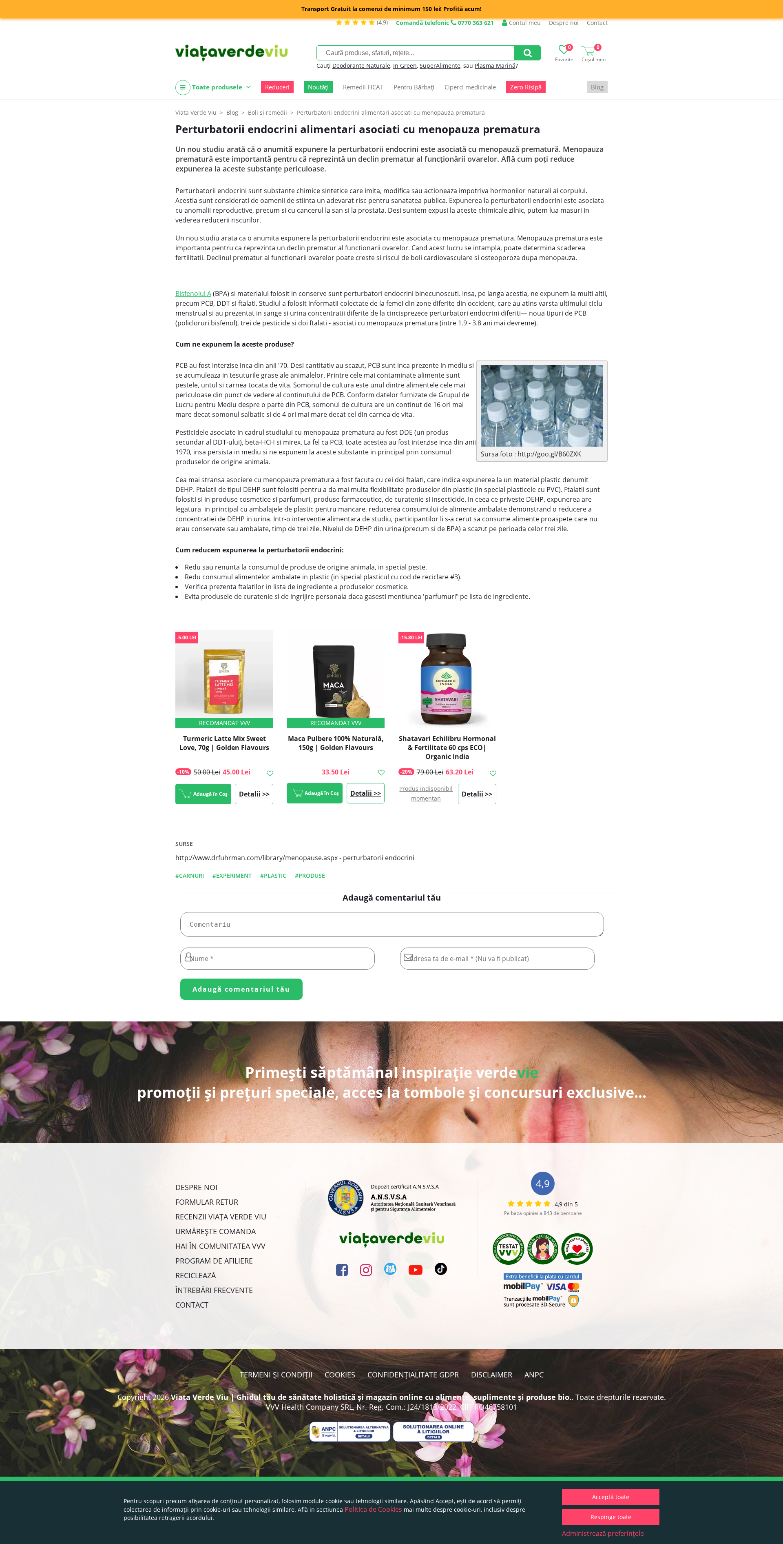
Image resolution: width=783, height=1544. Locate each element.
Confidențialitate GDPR (413, 1374)
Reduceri (277, 87)
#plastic (273, 875)
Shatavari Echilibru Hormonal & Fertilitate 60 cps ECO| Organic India (447, 747)
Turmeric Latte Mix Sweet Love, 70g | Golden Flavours (224, 743)
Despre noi (564, 23)
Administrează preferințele (603, 1533)
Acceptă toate (610, 1497)
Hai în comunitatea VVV (220, 1246)
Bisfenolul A (193, 293)
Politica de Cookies (373, 1509)
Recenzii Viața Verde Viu (220, 1216)
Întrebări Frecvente (214, 1290)
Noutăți (318, 87)
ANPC (534, 1374)
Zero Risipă (526, 87)
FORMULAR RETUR (206, 1202)
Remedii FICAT (363, 87)
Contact (597, 23)
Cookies (340, 1374)
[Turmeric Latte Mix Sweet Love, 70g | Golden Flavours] (224, 679)
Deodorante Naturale (361, 65)
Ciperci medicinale (470, 87)
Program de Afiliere (214, 1261)
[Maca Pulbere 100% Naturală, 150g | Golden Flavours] (336, 679)
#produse (310, 875)
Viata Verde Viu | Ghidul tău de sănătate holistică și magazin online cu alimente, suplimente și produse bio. (371, 1397)
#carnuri (189, 875)
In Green (405, 65)
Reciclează (195, 1275)
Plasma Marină (495, 65)
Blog (597, 87)
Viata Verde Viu (196, 112)
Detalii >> (254, 794)
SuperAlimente (440, 65)
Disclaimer (491, 1374)
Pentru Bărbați (414, 87)
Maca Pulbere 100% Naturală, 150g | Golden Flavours (336, 743)
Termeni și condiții (276, 1374)
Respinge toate (611, 1517)
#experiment (232, 875)
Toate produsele (217, 87)
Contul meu (524, 23)
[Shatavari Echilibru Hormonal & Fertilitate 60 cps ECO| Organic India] (447, 679)
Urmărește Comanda (215, 1231)
